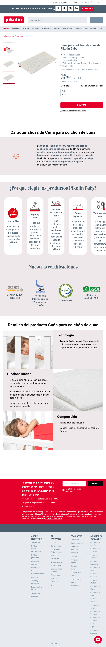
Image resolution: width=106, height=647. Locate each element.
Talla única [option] (64, 92)
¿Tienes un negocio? (59, 2)
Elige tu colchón (57, 562)
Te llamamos (56, 546)
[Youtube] (53, 528)
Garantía (34, 577)
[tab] (81, 110)
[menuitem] (5, 29)
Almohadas (75, 553)
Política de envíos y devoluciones (36, 548)
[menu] (53, 29)
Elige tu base (56, 565)
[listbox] (82, 93)
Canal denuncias (37, 574)
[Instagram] (58, 528)
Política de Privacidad (53, 519)
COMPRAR (87, 8)
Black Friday (75, 586)
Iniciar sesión (87, 2)
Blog (74, 2)
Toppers (74, 556)
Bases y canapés (77, 543)
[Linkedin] (64, 528)
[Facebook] (42, 528)
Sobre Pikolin (36, 542)
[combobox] (57, 20)
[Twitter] (47, 528)
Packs (73, 576)
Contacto (54, 542)
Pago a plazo (56, 575)
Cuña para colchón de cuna (13, 36)
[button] (99, 2)
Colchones (75, 540)
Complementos (76, 572)
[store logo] (14, 18)
